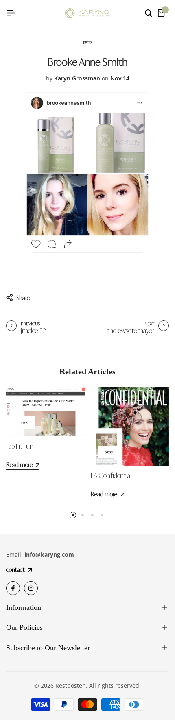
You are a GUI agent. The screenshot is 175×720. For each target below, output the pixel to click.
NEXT (149, 323)
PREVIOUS (30, 323)
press (87, 41)
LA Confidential (111, 475)
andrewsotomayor (130, 331)
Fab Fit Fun (19, 446)
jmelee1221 (34, 331)
